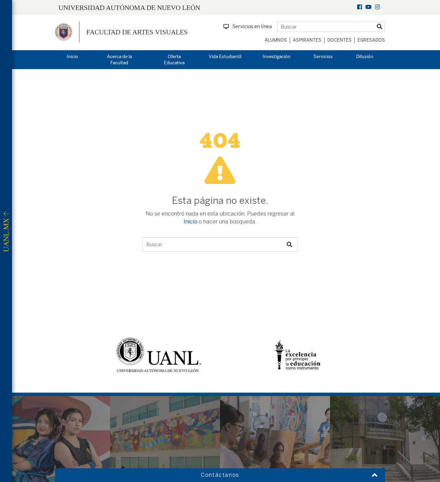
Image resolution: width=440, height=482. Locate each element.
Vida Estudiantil (225, 56)
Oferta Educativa (174, 60)
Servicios (323, 56)
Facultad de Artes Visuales (137, 32)
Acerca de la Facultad (119, 60)
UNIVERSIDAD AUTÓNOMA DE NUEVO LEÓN (129, 7)
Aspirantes (307, 40)
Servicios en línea (252, 26)
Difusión (364, 56)
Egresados (371, 40)
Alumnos (276, 40)
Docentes (339, 40)
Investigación (276, 56)
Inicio (72, 56)
